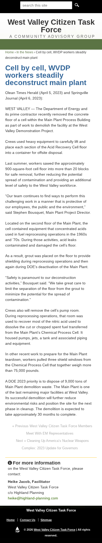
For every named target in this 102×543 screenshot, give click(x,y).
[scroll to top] (17, 529)
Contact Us (27, 519)
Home (9, 52)
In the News (24, 52)
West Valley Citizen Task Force (51, 26)
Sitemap (46, 519)
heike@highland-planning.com (33, 498)
